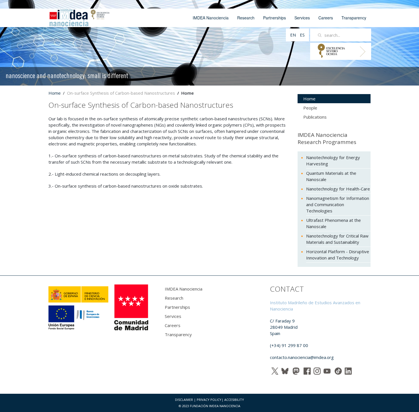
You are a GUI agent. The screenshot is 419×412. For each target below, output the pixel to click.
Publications (315, 117)
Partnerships (274, 18)
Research (246, 18)
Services (302, 18)
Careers (325, 18)
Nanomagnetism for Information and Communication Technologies (337, 204)
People (310, 108)
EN (293, 35)
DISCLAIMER (184, 399)
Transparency (353, 18)
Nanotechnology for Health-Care (338, 189)
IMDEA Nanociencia (211, 18)
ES (302, 35)
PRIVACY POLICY (209, 399)
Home (54, 93)
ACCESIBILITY (234, 399)
